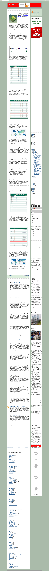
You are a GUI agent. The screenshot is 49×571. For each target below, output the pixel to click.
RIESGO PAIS (11, 548)
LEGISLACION (11, 516)
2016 (33, 144)
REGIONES (11, 544)
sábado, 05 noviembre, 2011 (15, 297)
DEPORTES (11, 478)
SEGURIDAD (11, 552)
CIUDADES (11, 470)
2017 (33, 143)
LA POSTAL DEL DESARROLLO (13, 515)
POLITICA (10, 537)
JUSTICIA (10, 514)
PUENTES (10, 541)
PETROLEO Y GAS (12, 533)
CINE (10, 469)
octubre (34, 176)
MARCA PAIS (11, 520)
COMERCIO (11, 473)
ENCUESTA (11, 490)
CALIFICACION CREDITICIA (13, 466)
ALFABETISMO (11, 459)
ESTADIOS (10, 493)
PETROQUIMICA (11, 534)
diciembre (34, 151)
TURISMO (10, 563)
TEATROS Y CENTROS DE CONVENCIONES (15, 554)
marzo (34, 184)
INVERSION (11, 512)
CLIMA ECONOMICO (12, 471)
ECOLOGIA (11, 483)
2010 (33, 188)
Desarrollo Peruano (13, 406)
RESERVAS (11, 546)
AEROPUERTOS (11, 455)
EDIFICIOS (10, 484)
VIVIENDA (10, 567)
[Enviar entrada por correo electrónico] (23, 275)
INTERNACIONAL (11, 510)
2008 (33, 190)
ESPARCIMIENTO (11, 492)
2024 (33, 135)
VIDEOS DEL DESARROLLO (13, 566)
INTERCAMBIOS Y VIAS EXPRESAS (14, 509)
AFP (10, 456)
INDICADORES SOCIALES (13, 505)
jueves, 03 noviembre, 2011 (16, 282)
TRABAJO (10, 560)
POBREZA (10, 536)
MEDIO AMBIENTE (12, 523)
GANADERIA (11, 498)
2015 (33, 145)
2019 (33, 141)
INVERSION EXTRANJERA (13, 513)
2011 (33, 150)
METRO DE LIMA (11, 525)
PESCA (10, 532)
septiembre (34, 177)
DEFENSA (10, 477)
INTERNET (10, 511)
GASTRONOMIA (11, 500)
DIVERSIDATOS (11, 482)
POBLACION (11, 535)
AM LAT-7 (10, 461)
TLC (9, 559)
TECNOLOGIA (11, 555)
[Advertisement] (12, 444)
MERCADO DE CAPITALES (13, 524)
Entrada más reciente (10, 447)
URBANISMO (11, 564)
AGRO (10, 457)
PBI (9, 531)
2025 (33, 134)
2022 (33, 137)
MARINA (10, 521)
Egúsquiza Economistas (36, 12)
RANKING (10, 543)
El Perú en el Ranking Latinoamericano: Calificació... (36, 162)
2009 (33, 189)
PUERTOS (10, 542)
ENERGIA (10, 491)
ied (9, 504)
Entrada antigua (27, 447)
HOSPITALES (11, 501)
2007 (33, 191)
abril (33, 183)
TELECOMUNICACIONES (13, 556)
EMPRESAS (11, 489)
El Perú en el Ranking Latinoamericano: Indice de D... (37, 171)
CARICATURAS (11, 467)
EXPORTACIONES (12, 494)
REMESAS (10, 545)
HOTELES (10, 502)
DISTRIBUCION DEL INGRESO (13, 481)
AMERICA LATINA (11, 462)
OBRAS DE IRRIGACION (36, 471)
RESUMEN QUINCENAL (12, 547)
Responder (11, 403)
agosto (34, 178)
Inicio (19, 447)
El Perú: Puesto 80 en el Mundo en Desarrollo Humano (36, 174)
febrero (34, 185)
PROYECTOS (36, 494)
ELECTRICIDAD (11, 488)
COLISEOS (11, 472)
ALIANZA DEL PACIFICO (12, 460)
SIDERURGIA (11, 553)
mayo (34, 182)
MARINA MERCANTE (12, 522)
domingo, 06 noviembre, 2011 (21, 406)
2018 (33, 142)
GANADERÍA (11, 499)
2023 (33, 136)
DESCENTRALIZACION (12, 479)
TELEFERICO (11, 557)
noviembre (34, 152)
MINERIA (10, 527)
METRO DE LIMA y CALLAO (13, 526)
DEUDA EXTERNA (12, 480)
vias (9, 565)
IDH (9, 503)
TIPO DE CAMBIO (12, 558)
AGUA (10, 458)
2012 (33, 149)
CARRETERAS (11, 468)
